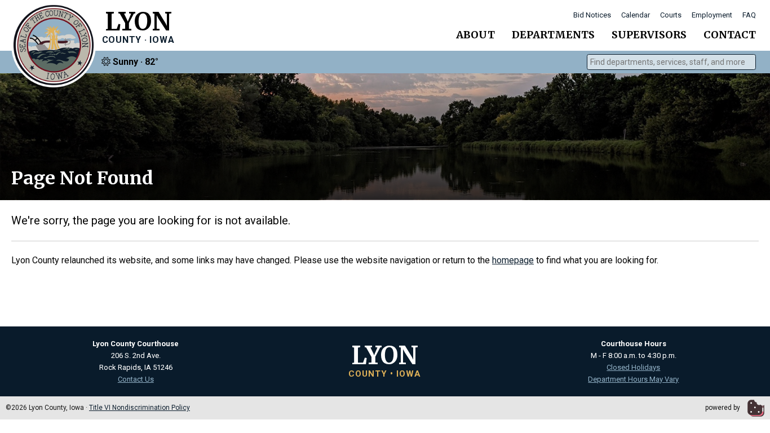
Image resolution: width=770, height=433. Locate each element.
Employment (712, 15)
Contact (729, 34)
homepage (513, 260)
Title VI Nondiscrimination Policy (139, 408)
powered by (723, 408)
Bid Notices (592, 15)
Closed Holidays (633, 367)
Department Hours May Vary (633, 379)
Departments (553, 34)
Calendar (635, 15)
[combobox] (671, 62)
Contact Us (136, 379)
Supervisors (649, 34)
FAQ (749, 15)
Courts (671, 15)
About (475, 34)
